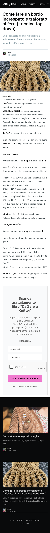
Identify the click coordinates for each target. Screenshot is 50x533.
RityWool (13, 520)
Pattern (32, 4)
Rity (9, 53)
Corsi (23, 4)
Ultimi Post (25, 524)
